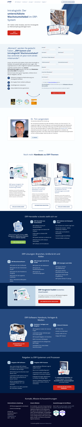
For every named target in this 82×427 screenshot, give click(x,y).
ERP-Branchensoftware (18, 261)
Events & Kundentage (15, 408)
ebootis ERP (64, 128)
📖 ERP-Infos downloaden (68, 2)
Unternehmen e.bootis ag (15, 403)
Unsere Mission (34, 403)
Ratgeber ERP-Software (18, 362)
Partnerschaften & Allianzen (63, 238)
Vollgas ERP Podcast (61, 336)
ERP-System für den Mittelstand (41, 265)
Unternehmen (37, 2)
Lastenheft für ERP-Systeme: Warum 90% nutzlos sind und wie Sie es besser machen (19, 377)
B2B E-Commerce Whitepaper (40, 339)
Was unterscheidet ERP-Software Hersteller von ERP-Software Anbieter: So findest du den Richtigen (19, 367)
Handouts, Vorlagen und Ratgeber (41, 325)
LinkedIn (35, 137)
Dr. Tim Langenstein (40, 119)
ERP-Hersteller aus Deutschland (39, 221)
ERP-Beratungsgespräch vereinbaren (19, 406)
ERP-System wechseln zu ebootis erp (42, 237)
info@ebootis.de (12, 416)
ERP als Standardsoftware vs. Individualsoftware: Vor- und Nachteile (17, 383)
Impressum (42, 423)
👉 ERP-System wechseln (18, 242)
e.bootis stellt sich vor (61, 333)
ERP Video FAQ (59, 329)
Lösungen (31, 2)
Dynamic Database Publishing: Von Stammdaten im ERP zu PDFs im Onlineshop (41, 382)
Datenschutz (48, 423)
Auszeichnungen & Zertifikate (63, 236)
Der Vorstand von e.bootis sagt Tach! (65, 225)
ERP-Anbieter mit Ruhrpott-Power (65, 221)
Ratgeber (44, 2)
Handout (38, 154)
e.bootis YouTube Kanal (61, 331)
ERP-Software (18, 2)
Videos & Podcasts (62, 325)
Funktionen (24, 2)
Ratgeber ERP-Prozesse (41, 362)
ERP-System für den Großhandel (18, 265)
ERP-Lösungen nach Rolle (64, 263)
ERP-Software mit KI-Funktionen (41, 243)
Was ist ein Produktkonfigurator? (41, 370)
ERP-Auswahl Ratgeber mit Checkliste (42, 337)
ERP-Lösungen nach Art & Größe (41, 261)
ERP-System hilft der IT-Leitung (63, 278)
